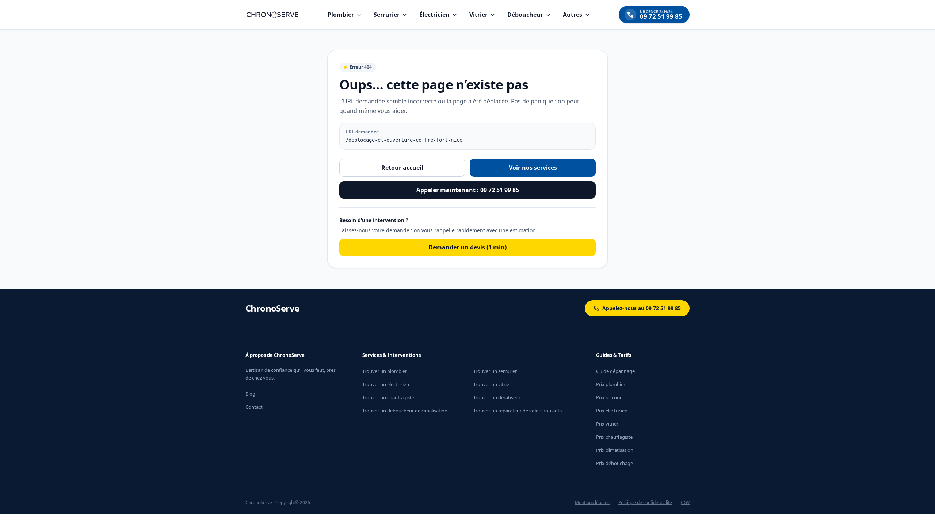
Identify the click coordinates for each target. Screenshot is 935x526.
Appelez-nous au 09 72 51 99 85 (641, 308)
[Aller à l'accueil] (272, 14)
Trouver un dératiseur (496, 397)
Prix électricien (611, 410)
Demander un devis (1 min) (467, 247)
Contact (254, 407)
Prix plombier (610, 384)
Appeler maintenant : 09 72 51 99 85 (467, 190)
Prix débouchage (614, 463)
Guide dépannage (615, 371)
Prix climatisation (614, 450)
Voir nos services (533, 168)
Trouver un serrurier (495, 371)
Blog (250, 393)
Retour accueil (402, 168)
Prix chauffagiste (614, 437)
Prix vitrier (607, 423)
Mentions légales (592, 503)
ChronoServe (272, 308)
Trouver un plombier (384, 371)
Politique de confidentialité (645, 503)
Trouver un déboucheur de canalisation (404, 410)
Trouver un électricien (385, 384)
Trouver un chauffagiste (388, 397)
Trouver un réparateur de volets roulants (517, 410)
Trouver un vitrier (492, 384)
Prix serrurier (610, 397)
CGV (685, 503)
